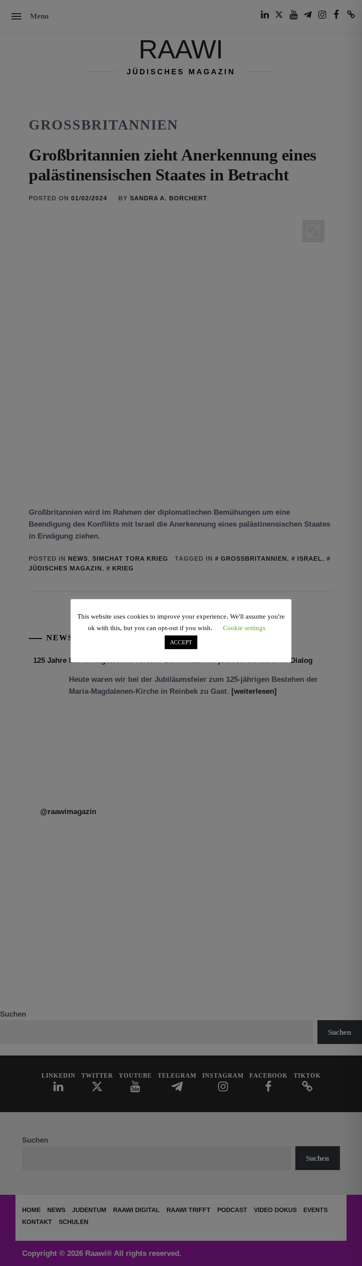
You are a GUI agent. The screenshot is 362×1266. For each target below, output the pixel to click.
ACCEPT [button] (181, 642)
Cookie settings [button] (244, 627)
